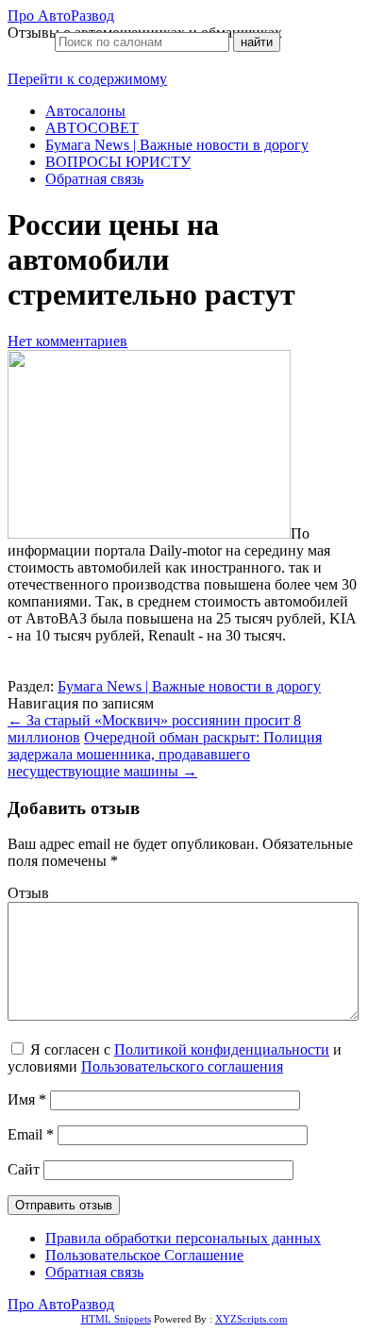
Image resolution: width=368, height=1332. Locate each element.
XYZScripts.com (251, 1318)
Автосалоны (85, 111)
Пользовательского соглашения (182, 1066)
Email (31, 1134)
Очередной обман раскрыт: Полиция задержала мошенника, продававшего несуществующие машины (165, 754)
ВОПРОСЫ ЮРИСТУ (118, 162)
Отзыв (28, 893)
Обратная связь (94, 179)
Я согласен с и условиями (175, 1057)
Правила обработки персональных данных (183, 1238)
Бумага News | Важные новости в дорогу (177, 145)
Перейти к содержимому (87, 79)
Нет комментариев (67, 341)
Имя (27, 1099)
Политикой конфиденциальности (221, 1049)
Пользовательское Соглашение (144, 1255)
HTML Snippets (116, 1318)
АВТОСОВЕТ (92, 128)
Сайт (24, 1169)
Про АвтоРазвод (61, 16)
